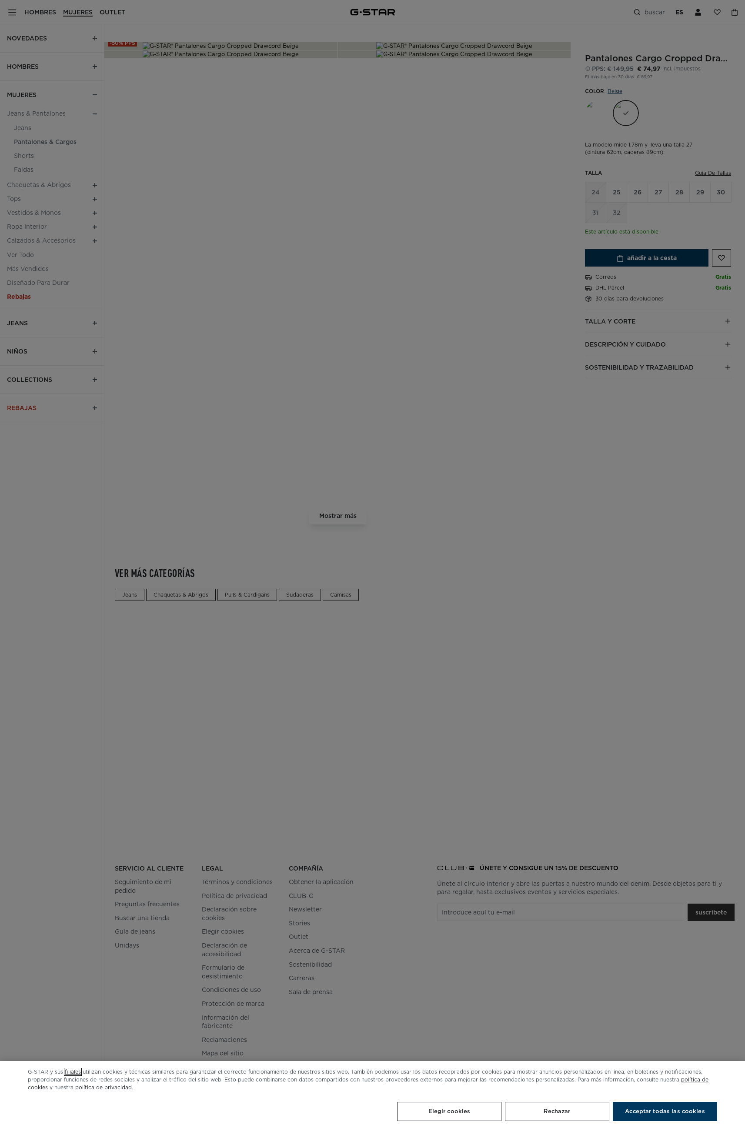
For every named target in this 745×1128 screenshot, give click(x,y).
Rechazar (557, 1111)
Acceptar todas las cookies (665, 1111)
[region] (372, 1094)
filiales (73, 1071)
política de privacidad (103, 1087)
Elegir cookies (449, 1111)
